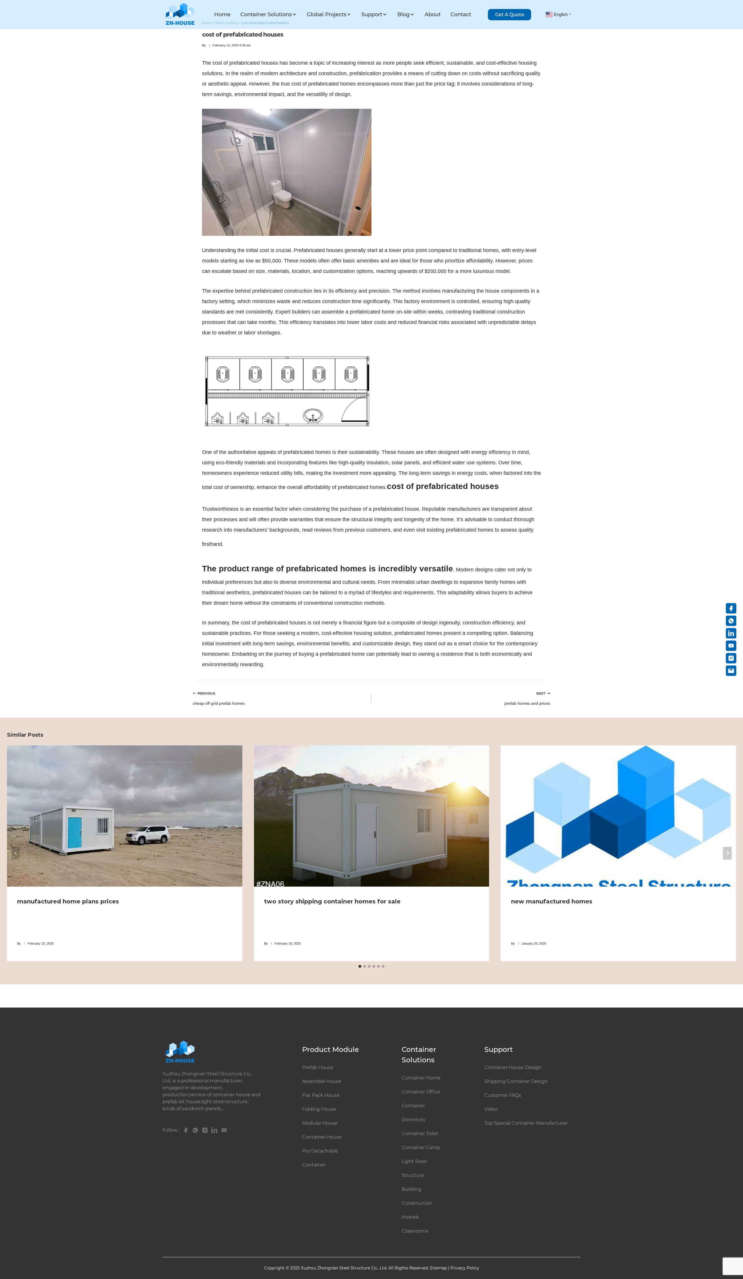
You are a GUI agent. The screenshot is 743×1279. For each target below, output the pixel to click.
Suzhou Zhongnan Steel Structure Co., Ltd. (344, 1268)
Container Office (421, 1092)
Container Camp (421, 1147)
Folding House (319, 1109)
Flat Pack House (321, 1095)
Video (491, 1109)
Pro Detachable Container (320, 1158)
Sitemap (438, 1268)
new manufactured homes (551, 901)
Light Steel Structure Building (414, 1175)
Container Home (421, 1078)
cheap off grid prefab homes (219, 699)
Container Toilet (420, 1133)
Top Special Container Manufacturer (526, 1123)
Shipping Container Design (516, 1081)
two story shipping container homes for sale (332, 901)
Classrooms (415, 1231)
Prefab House (317, 1067)
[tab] (359, 966)
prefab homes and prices (527, 699)
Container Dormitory (413, 1112)
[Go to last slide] (15, 853)
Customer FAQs (502, 1095)
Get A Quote (509, 14)
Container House (322, 1137)
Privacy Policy (464, 1268)
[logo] (180, 14)
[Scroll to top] (729, 1251)
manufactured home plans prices (68, 901)
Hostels (410, 1217)
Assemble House (321, 1081)
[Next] (727, 853)
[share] (184, 1130)
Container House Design (513, 1067)
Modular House (320, 1123)
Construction (417, 1203)
